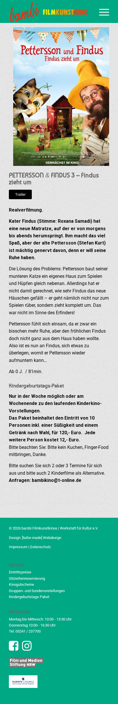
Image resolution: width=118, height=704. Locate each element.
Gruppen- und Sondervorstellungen (37, 591)
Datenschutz (40, 547)
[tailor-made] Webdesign (41, 538)
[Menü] (101, 11)
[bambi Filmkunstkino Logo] (49, 11)
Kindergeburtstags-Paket (29, 597)
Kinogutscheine (21, 584)
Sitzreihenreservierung (27, 578)
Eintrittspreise (20, 572)
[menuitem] (101, 11)
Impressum (18, 547)
